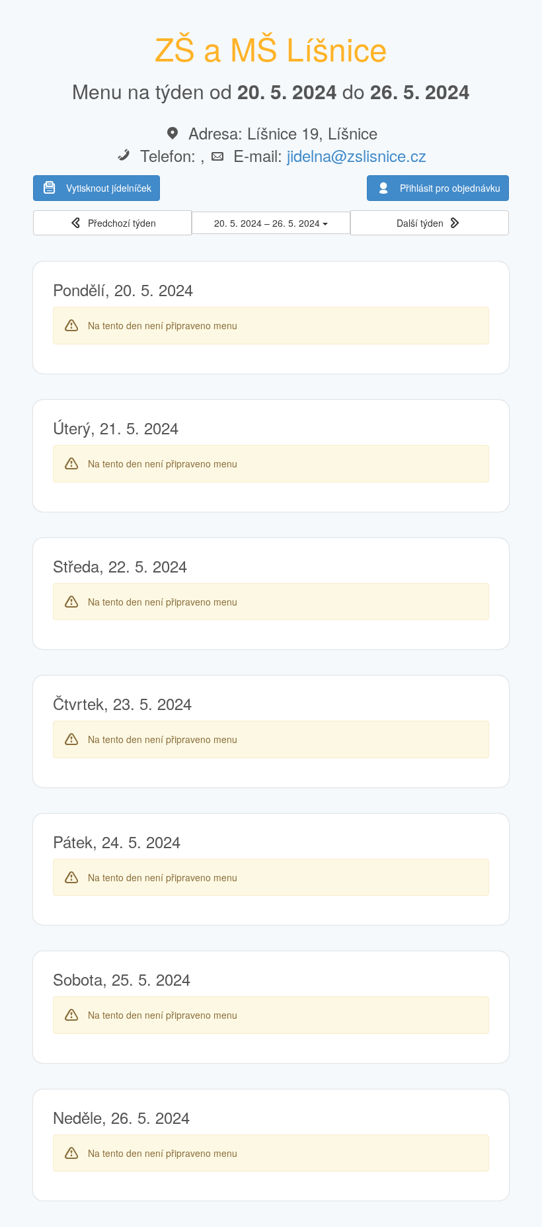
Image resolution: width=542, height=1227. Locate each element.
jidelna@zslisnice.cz (356, 155)
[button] (112, 223)
